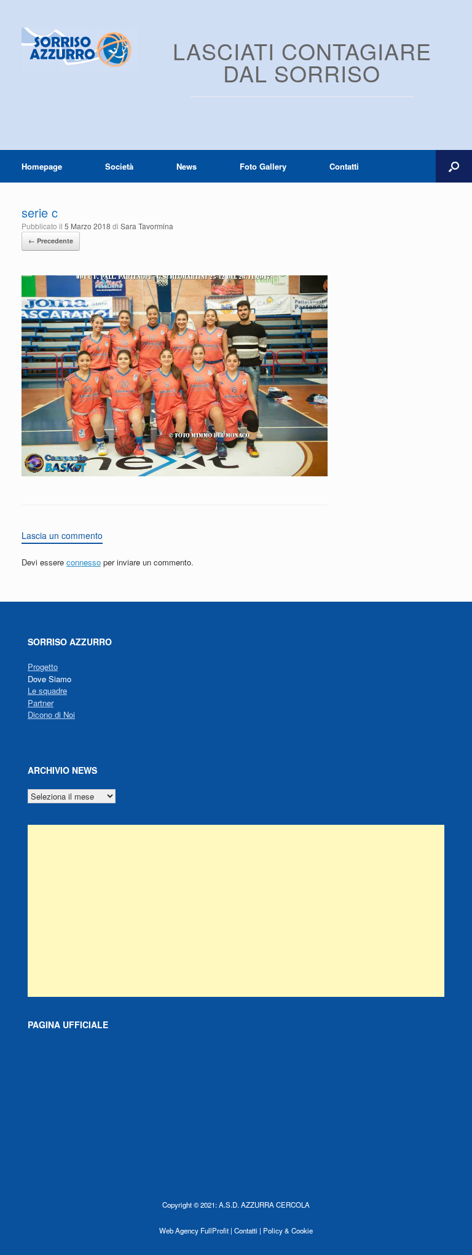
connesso (83, 562)
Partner (40, 703)
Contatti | (247, 1230)
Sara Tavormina (146, 226)
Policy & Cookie (288, 1230)
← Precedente (50, 240)
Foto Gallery (263, 166)
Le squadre (47, 690)
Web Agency (179, 1230)
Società (119, 166)
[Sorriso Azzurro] (80, 49)
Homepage (42, 166)
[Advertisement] (236, 911)
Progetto (43, 666)
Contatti (344, 166)
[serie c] (175, 473)
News (186, 166)
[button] (454, 166)
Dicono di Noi (51, 714)
